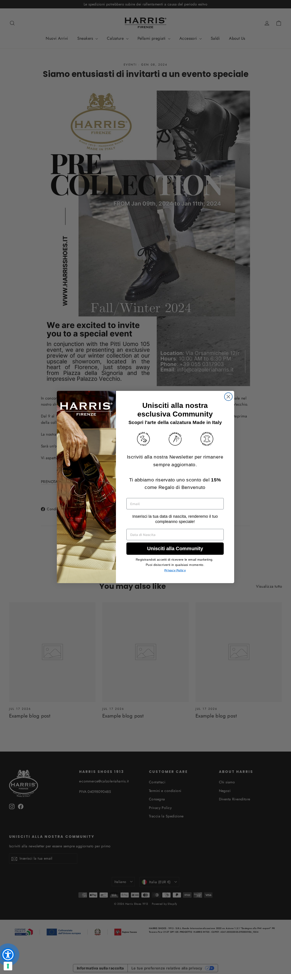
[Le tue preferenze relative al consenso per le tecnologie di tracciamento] (8, 966)
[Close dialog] (228, 397)
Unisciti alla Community (175, 548)
